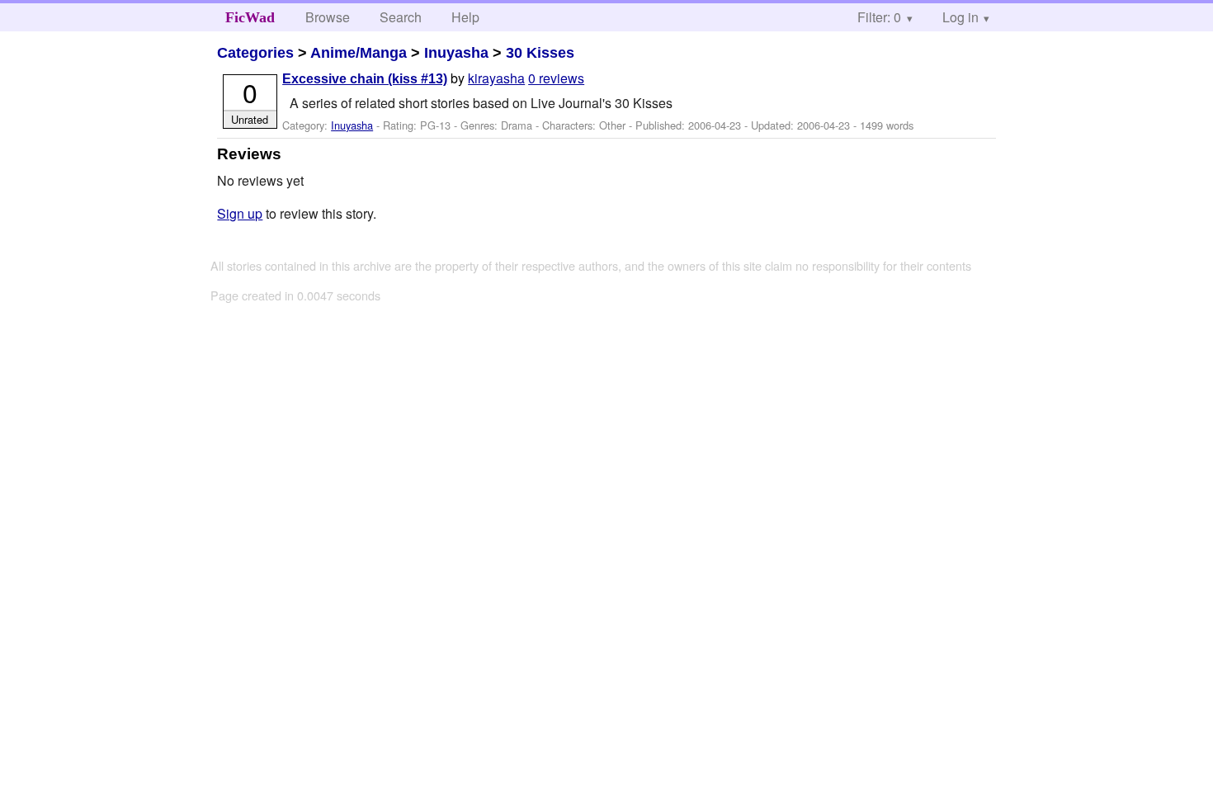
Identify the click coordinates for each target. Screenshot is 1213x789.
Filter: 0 (879, 16)
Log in (960, 16)
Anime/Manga (358, 53)
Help (465, 16)
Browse (327, 16)
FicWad (250, 17)
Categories (255, 53)
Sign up (239, 213)
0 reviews (556, 78)
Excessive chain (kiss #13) (364, 79)
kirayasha (496, 78)
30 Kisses (540, 53)
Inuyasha (456, 53)
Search (401, 16)
